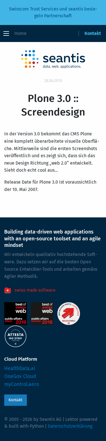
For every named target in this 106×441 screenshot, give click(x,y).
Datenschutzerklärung (70, 426)
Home (20, 33)
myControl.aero (21, 384)
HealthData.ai (19, 368)
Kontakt (93, 33)
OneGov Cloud (20, 376)
